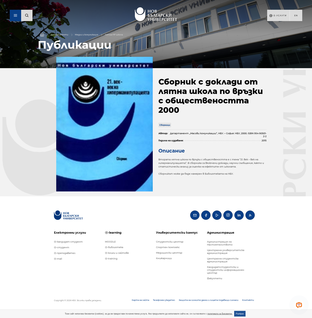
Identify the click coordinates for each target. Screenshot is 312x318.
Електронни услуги (70, 232)
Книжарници (164, 258)
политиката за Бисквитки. (220, 313)
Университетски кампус (177, 232)
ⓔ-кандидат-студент (68, 241)
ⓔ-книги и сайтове (117, 252)
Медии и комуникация (86, 34)
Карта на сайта (140, 300)
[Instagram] (228, 215)
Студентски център (169, 241)
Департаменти (59, 34)
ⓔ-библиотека (114, 247)
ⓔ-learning (113, 232)
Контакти (248, 300)
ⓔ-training (111, 258)
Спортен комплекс (168, 247)
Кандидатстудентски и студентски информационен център (225, 270)
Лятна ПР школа (114, 34)
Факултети (214, 278)
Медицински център (169, 252)
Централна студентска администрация (222, 260)
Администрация (220, 232)
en (296, 15)
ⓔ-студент (61, 247)
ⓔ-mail (58, 258)
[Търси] (26, 15)
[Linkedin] (239, 215)
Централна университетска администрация (225, 252)
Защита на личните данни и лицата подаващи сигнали (208, 300)
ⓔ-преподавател (64, 253)
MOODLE (110, 241)
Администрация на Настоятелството (220, 243)
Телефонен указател (164, 300)
